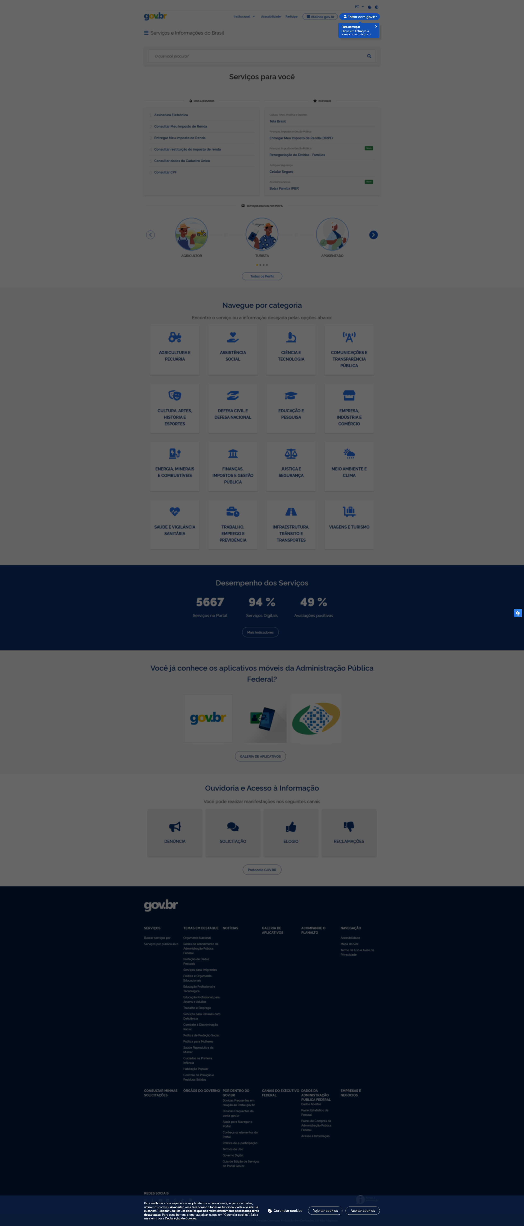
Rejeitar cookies (325, 1210)
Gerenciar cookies (288, 1210)
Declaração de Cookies (180, 1218)
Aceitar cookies (363, 1210)
